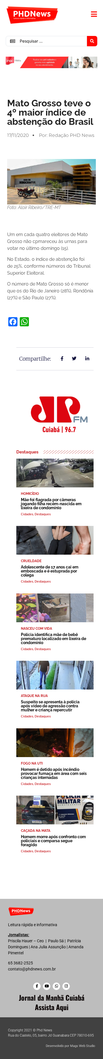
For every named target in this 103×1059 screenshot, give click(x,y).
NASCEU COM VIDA (36, 629)
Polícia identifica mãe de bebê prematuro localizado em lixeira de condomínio (53, 638)
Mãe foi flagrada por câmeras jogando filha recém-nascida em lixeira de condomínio (51, 503)
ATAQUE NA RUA (34, 696)
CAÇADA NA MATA (35, 831)
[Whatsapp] (56, 986)
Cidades (27, 514)
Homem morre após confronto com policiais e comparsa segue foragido (53, 840)
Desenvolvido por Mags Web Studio (70, 1046)
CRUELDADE (31, 561)
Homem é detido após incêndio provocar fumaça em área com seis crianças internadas (54, 773)
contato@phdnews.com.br (32, 969)
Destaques (43, 514)
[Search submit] (92, 41)
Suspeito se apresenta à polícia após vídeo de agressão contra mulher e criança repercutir (50, 706)
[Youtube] (46, 986)
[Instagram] (66, 986)
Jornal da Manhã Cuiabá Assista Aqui (51, 1002)
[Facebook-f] (37, 986)
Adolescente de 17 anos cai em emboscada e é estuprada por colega (49, 571)
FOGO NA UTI (32, 763)
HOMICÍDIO (30, 494)
